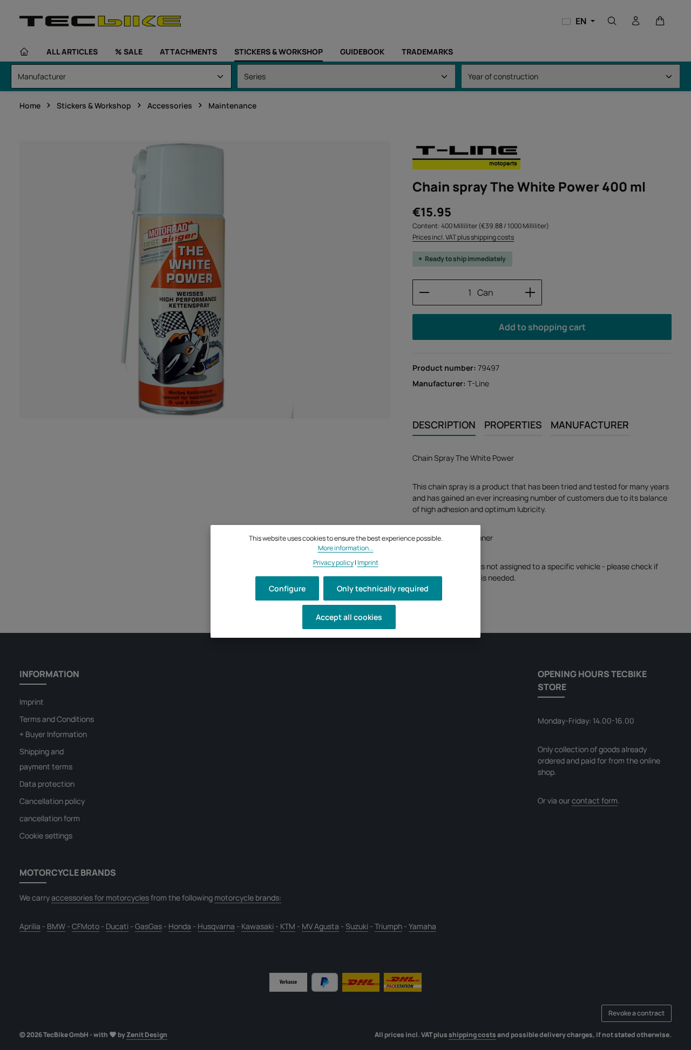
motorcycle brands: (247, 897)
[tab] (444, 425)
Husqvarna (216, 926)
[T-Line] (466, 155)
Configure (287, 588)
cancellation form (49, 818)
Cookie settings (45, 835)
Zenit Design (146, 1034)
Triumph (388, 926)
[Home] (24, 52)
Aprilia (29, 926)
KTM (287, 926)
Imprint (31, 702)
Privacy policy (333, 562)
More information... (346, 548)
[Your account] (636, 21)
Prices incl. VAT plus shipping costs (463, 237)
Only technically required (383, 588)
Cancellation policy (52, 801)
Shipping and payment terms (45, 759)
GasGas (148, 926)
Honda (179, 926)
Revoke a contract (636, 1013)
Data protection (46, 784)
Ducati (117, 926)
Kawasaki (257, 926)
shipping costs (472, 1034)
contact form (595, 800)
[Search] (612, 21)
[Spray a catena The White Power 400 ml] (204, 280)
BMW (56, 926)
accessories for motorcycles (100, 897)
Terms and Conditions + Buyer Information (56, 726)
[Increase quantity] (530, 292)
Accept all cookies (349, 617)
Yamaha (422, 926)
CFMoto (85, 926)
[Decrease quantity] (424, 292)
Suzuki (357, 926)
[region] (205, 280)
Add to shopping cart (542, 327)
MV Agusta (320, 926)
